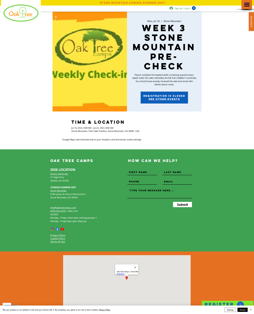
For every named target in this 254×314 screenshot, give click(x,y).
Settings (230, 309)
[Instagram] (52, 229)
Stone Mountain (58, 190)
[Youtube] (62, 229)
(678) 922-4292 (58, 210)
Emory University (59, 173)
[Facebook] (57, 229)
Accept (242, 309)
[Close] (250, 310)
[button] (247, 5)
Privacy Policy (104, 309)
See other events (164, 99)
